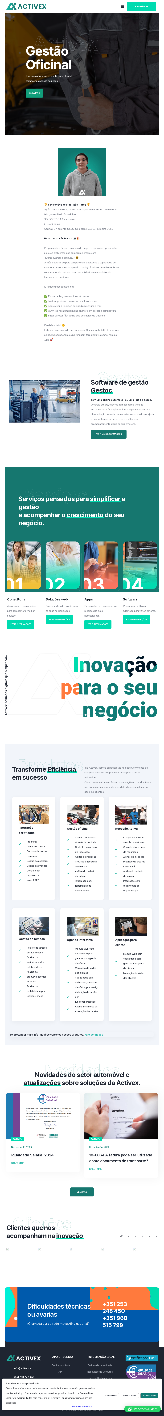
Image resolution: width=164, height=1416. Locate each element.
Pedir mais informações (109, 434)
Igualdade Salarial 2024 (32, 1155)
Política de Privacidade (82, 1406)
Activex (17, 1139)
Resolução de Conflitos (100, 1372)
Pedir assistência (61, 1365)
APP (61, 1372)
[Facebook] (11, 105)
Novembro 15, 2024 (21, 1147)
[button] (142, 1409)
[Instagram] (11, 114)
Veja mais (82, 1192)
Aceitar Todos (149, 1395)
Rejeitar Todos (129, 1395)
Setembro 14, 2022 (99, 1147)
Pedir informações (20, 624)
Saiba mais (34, 93)
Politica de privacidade (99, 1365)
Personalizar (111, 1395)
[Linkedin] (11, 124)
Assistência (141, 6)
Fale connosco (94, 1034)
